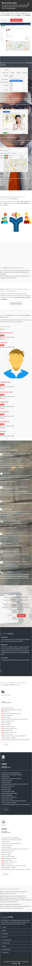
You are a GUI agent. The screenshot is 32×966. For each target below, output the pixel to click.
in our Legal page (10, 8)
